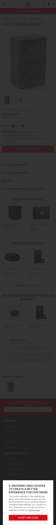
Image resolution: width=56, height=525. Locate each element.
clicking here (34, 510)
